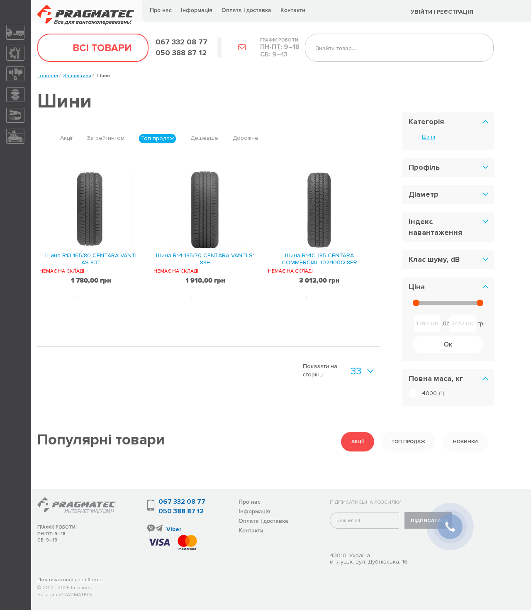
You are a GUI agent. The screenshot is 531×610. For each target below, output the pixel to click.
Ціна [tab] (417, 286)
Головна (47, 76)
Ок (448, 344)
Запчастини (77, 76)
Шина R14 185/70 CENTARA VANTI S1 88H (205, 259)
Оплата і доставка (246, 10)
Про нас (161, 10)
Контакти (292, 10)
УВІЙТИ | (423, 11)
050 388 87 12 (181, 511)
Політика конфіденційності (69, 580)
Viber (174, 529)
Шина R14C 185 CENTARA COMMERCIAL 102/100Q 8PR (319, 259)
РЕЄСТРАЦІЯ (456, 11)
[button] (101, 294)
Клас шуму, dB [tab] (434, 259)
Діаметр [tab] (423, 194)
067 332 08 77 (181, 502)
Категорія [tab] (426, 121)
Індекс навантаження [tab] (435, 227)
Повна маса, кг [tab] (436, 378)
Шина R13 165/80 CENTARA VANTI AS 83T (90, 259)
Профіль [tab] (424, 167)
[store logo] (87, 11)
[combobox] (399, 48)
